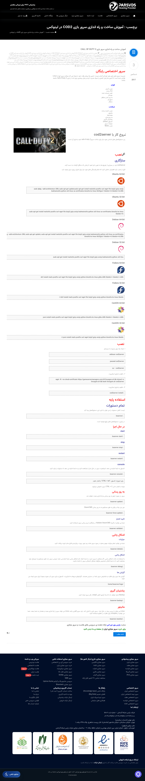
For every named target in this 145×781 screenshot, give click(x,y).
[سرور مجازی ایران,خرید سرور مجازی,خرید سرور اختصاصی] (123, 6)
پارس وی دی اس (61, 772)
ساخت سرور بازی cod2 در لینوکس (74, 64)
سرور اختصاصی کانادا (131, 703)
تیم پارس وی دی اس (81, 772)
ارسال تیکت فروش (65, 700)
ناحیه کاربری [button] (36, 15)
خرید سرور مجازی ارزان (64, 665)
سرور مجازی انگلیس (98, 662)
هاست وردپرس (34, 662)
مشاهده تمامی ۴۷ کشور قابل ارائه (93, 678)
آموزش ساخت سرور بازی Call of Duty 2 (110, 55)
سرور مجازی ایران (111, 629)
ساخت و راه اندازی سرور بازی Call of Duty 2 (53, 64)
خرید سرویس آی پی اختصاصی (62, 662)
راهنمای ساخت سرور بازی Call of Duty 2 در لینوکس (42, 60)
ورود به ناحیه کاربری (65, 694)
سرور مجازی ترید (77, 15)
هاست (100, 15)
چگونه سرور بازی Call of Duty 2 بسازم (26, 57)
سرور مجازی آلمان (99, 675)
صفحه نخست (134, 15)
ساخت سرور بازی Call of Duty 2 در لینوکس (108, 64)
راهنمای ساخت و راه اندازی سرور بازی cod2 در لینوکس (33, 62)
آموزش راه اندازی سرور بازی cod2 (37, 53)
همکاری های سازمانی (98, 700)
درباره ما (36, 694)
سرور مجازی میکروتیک (64, 668)
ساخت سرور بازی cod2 (90, 64)
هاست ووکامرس (33, 668)
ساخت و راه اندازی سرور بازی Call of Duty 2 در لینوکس (26, 64)
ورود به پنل (22, 15)
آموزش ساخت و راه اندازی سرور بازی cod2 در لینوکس (51, 57)
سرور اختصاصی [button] (111, 15)
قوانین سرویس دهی (32, 700)
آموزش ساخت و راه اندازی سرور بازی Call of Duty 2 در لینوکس (105, 57)
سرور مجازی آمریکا (132, 671)
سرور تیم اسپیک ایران (98, 697)
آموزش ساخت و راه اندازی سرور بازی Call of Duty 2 (103, 49)
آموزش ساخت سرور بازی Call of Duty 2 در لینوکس (86, 55)
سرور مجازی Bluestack (64, 684)
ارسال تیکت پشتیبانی (65, 697)
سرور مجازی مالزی (99, 671)
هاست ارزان (35, 672)
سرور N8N (68, 678)
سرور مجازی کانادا (99, 665)
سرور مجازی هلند (132, 665)
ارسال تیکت (98, 762)
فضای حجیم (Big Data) (97, 694)
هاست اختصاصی (33, 665)
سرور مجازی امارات (99, 668)
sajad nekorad (80, 66)
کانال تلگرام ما (34, 697)
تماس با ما (35, 691)
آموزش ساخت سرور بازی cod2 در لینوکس (44, 55)
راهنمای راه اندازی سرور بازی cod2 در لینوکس (91, 60)
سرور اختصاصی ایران (131, 691)
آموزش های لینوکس (118, 53)
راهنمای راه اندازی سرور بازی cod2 (112, 60)
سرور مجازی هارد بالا (65, 671)
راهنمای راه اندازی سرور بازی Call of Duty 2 (44, 59)
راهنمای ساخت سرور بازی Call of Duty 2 (67, 60)
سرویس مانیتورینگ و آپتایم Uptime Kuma (57, 681)
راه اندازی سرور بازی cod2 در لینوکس (66, 59)
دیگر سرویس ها (62, 15)
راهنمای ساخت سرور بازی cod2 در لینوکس (110, 62)
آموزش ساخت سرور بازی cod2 (64, 55)
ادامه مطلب (120, 634)
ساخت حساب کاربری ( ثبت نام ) (61, 691)
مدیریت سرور (104, 53)
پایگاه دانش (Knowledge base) (94, 691)
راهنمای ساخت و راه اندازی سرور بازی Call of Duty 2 (85, 62)
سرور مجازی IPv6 (132, 675)
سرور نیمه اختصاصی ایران (129, 694)
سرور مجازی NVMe (65, 675)
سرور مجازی (125, 15)
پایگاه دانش (48, 15)
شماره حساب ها (33, 703)
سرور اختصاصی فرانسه (130, 700)
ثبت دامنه (90, 15)
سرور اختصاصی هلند (131, 697)
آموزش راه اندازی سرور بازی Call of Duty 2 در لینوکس (60, 53)
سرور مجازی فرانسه (131, 668)
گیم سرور (110, 53)
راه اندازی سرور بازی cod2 (83, 59)
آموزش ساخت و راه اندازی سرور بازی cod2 (77, 57)
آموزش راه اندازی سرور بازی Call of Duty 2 (86, 53)
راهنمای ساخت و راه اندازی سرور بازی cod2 (59, 62)
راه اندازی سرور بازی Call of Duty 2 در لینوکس (102, 59)
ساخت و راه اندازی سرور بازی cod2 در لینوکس (99, 66)
